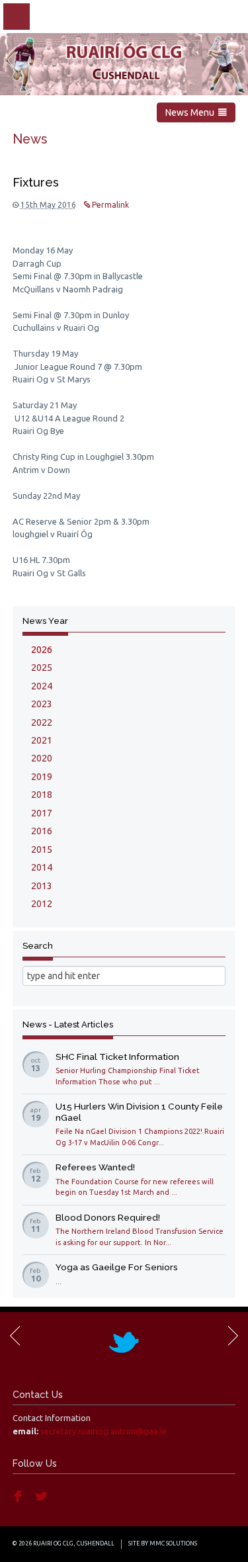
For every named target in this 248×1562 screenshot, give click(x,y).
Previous (16, 1335)
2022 (41, 722)
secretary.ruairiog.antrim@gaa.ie (103, 1431)
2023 (41, 704)
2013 (41, 886)
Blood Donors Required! (108, 1217)
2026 (41, 649)
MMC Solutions (173, 1543)
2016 (41, 831)
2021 (41, 740)
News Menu (191, 112)
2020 (41, 758)
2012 (41, 903)
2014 (41, 867)
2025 (41, 667)
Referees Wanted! (95, 1167)
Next (232, 1335)
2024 (41, 686)
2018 (41, 794)
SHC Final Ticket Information (117, 1056)
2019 (41, 776)
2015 (41, 849)
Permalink (109, 204)
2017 (41, 813)
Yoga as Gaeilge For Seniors (117, 1267)
